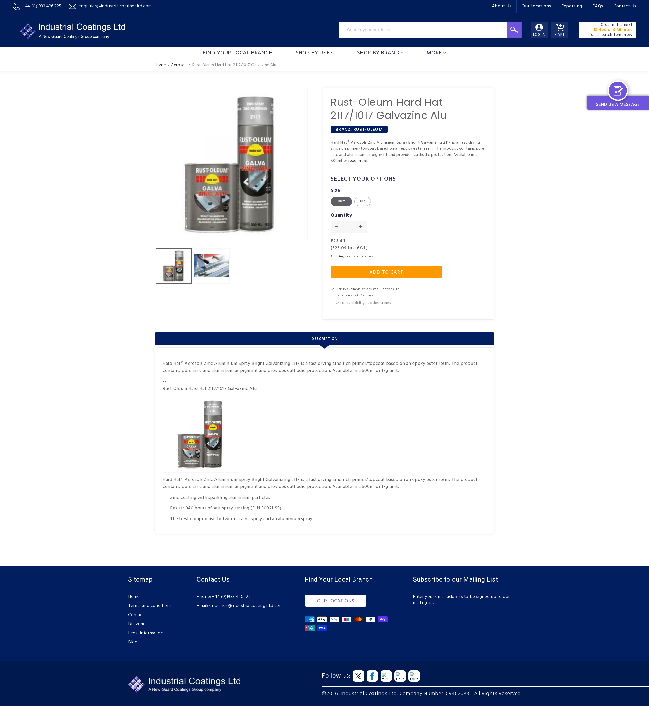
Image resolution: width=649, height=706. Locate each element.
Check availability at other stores (363, 303)
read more (357, 161)
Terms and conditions (150, 606)
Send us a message (618, 104)
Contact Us (625, 6)
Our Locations (536, 6)
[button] (315, 53)
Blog (132, 642)
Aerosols (179, 65)
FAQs (597, 6)
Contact (136, 615)
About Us (502, 6)
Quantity (341, 215)
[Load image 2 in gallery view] (211, 266)
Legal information (145, 633)
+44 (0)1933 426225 (231, 597)
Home (160, 65)
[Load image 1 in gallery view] (173, 266)
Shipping (337, 256)
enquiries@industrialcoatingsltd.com (246, 606)
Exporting (571, 6)
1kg (363, 201)
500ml (341, 201)
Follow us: (336, 676)
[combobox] (423, 30)
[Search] (514, 30)
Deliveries (138, 624)
